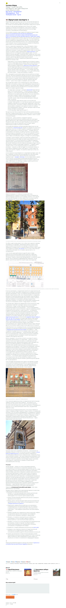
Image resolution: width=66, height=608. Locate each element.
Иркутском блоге (31, 51)
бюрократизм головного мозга (24, 563)
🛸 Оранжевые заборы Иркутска (40, 570)
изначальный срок (17, 127)
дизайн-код (30, 563)
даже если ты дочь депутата (30, 65)
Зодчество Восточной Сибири (13, 319)
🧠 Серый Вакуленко (12, 569)
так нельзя (21, 248)
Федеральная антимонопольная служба (16, 329)
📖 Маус (7, 579)
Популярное (17, 11)
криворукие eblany (40, 563)
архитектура (12, 563)
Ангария (17, 157)
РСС (15, 602)
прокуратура (46, 563)
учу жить (56, 563)
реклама (49, 563)
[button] (43, 220)
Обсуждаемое (10, 13)
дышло (34, 563)
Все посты (9, 11)
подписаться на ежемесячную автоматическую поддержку (22, 543)
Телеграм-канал (11, 14)
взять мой (35, 527)
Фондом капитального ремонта (16, 503)
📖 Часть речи (35, 579)
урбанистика (53, 563)
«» (22, 157)
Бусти (19, 14)
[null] (8, 561)
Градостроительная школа (12, 317)
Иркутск (36, 563)
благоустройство (16, 563)
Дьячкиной (29, 89)
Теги (17, 13)
